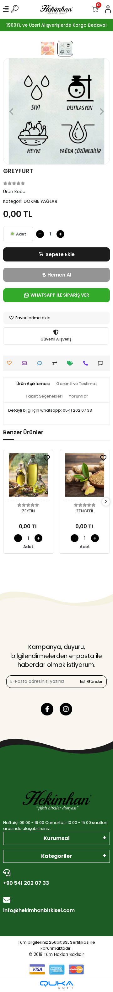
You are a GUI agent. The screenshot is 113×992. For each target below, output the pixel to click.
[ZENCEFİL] (84, 476)
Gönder (95, 681)
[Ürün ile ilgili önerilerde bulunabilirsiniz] (102, 363)
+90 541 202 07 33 (26, 883)
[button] (11, 111)
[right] (106, 502)
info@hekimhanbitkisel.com (39, 910)
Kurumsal (57, 838)
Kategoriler (56, 856)
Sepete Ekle (60, 254)
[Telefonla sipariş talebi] (87, 363)
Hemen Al (59, 274)
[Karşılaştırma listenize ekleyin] (56, 363)
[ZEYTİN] (28, 476)
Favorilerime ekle (32, 318)
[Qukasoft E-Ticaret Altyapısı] (56, 985)
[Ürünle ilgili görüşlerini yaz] (41, 363)
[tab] (33, 383)
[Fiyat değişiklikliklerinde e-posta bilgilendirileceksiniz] (72, 363)
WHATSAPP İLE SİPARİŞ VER (59, 295)
